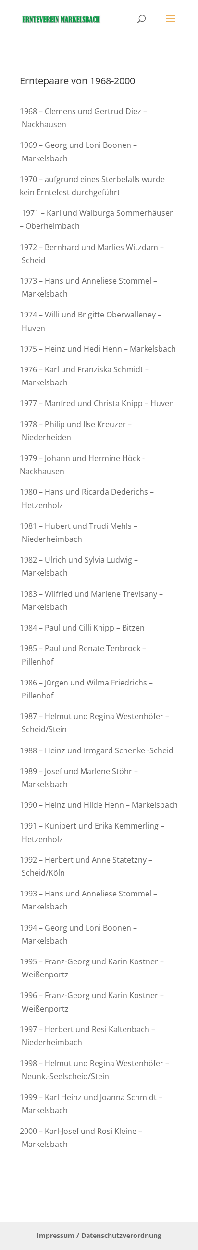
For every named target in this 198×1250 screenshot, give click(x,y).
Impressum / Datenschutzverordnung (99, 1235)
